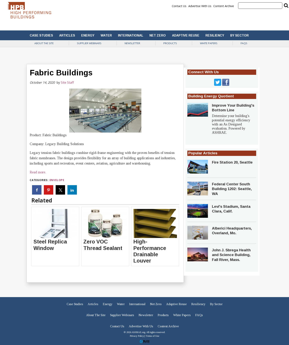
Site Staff (67, 82)
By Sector (239, 35)
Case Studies (41, 35)
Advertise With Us (199, 6)
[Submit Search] (286, 5)
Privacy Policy (137, 336)
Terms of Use (152, 336)
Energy (87, 35)
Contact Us (179, 6)
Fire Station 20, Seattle (232, 162)
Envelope (57, 180)
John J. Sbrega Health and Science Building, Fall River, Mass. (231, 255)
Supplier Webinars (89, 43)
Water (106, 35)
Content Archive (223, 6)
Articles (67, 35)
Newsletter (132, 43)
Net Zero (157, 35)
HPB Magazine (29, 11)
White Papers (208, 43)
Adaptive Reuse (185, 35)
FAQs (244, 43)
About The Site (44, 43)
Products (170, 43)
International (130, 35)
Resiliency (214, 35)
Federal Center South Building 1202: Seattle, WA (232, 189)
